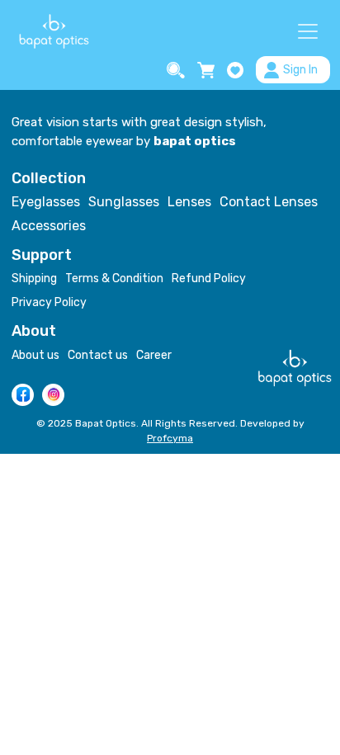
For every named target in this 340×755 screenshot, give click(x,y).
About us (35, 355)
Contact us (98, 355)
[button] (178, 70)
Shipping (34, 278)
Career (154, 355)
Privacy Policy (49, 302)
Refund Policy (209, 278)
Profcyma (170, 438)
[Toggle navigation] (308, 31)
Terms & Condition (114, 278)
